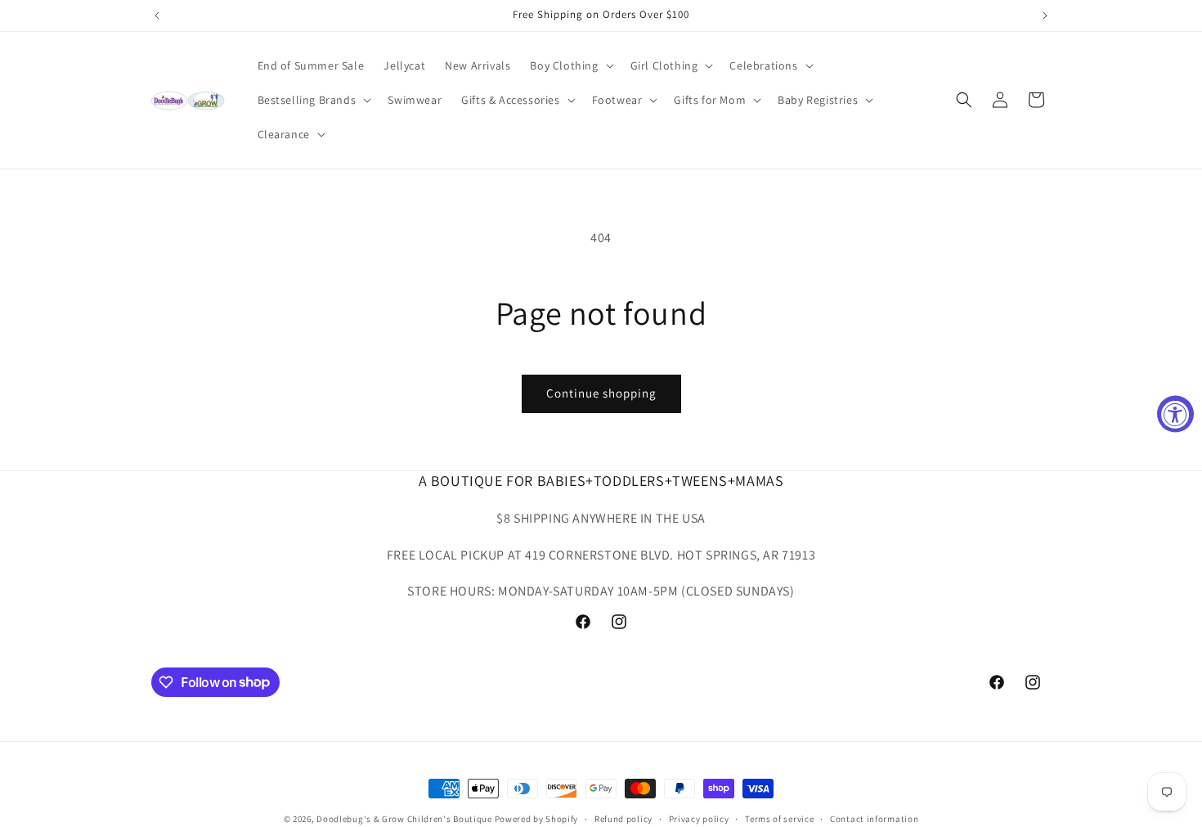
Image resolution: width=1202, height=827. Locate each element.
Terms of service (779, 818)
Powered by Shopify (537, 819)
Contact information (874, 818)
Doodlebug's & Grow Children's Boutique (404, 819)
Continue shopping (601, 393)
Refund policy (623, 818)
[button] (570, 65)
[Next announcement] (1045, 15)
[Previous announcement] (157, 15)
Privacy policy (699, 818)
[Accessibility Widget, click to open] (1175, 413)
